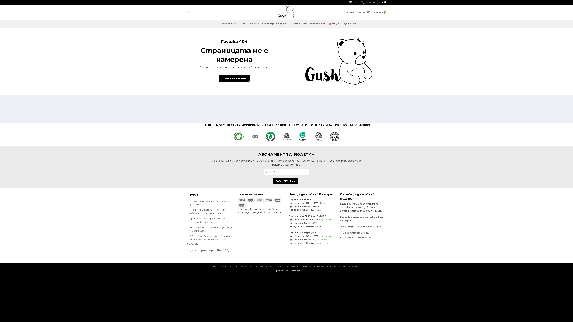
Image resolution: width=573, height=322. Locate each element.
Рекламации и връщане (300, 267)
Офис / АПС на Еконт (356, 233)
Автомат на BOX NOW (357, 237)
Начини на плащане (278, 267)
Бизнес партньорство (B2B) (208, 250)
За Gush (192, 244)
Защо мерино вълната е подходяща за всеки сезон (210, 229)
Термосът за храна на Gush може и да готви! (209, 203)
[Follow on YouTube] (385, 2)
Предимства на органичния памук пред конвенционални (209, 220)
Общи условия (220, 267)
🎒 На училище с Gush (342, 23)
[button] (188, 12)
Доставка (263, 267)
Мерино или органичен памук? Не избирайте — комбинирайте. (209, 212)
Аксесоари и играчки (275, 23)
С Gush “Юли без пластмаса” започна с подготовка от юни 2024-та (210, 238)
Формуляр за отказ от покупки (345, 267)
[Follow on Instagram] (382, 2)
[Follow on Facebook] (380, 2)
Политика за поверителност (243, 267)
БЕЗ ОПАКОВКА (226, 23)
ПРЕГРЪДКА (249, 23)
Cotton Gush (299, 23)
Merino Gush (318, 23)
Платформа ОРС (321, 267)
